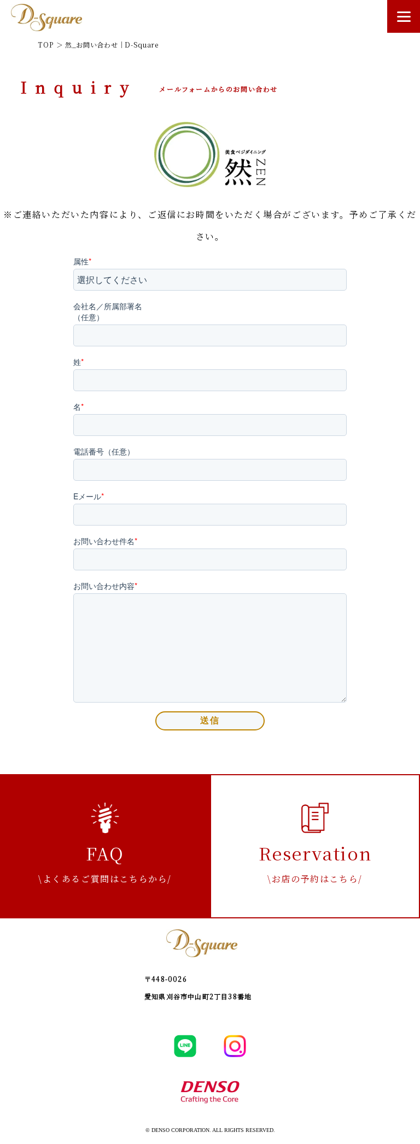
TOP (46, 44)
